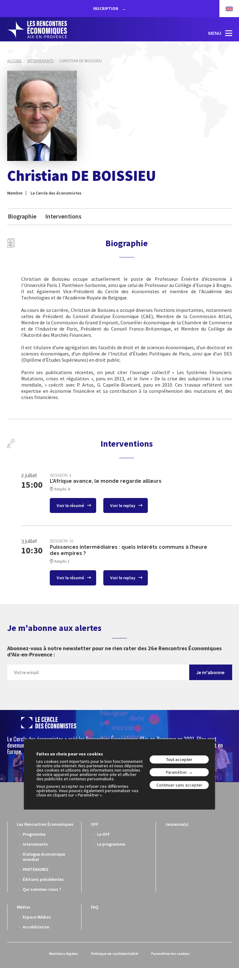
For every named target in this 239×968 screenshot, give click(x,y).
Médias (23, 907)
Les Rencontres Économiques (45, 824)
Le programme (111, 844)
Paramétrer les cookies (170, 953)
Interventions (63, 216)
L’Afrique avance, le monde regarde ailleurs (106, 481)
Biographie (22, 216)
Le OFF (103, 834)
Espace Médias (37, 917)
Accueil (14, 60)
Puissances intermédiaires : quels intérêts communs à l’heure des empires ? (128, 550)
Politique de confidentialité (114, 953)
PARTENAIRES (36, 869)
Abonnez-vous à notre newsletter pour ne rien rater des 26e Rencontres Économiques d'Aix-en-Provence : (114, 651)
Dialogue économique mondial (44, 856)
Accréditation (36, 927)
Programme (34, 834)
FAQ (94, 907)
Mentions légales (63, 953)
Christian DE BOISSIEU (80, 60)
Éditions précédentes (43, 879)
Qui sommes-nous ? (42, 889)
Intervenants (40, 60)
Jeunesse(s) (177, 824)
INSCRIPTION (106, 8)
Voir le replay (123, 505)
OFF (94, 824)
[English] (226, 8)
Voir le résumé (71, 505)
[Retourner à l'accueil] (37, 29)
